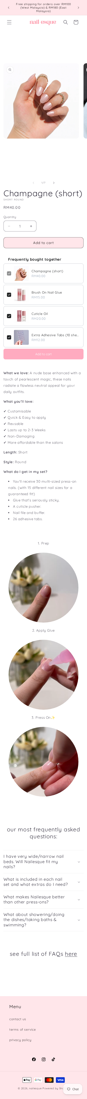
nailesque (35, 1088)
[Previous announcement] (8, 8)
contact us (17, 1019)
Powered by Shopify (55, 1088)
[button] (9, 22)
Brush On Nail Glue (47, 292)
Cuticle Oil (40, 314)
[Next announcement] (78, 8)
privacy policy (20, 1040)
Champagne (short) (47, 271)
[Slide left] (33, 183)
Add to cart (43, 354)
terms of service (22, 1029)
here (71, 953)
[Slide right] (54, 183)
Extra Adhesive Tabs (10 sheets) (56, 335)
